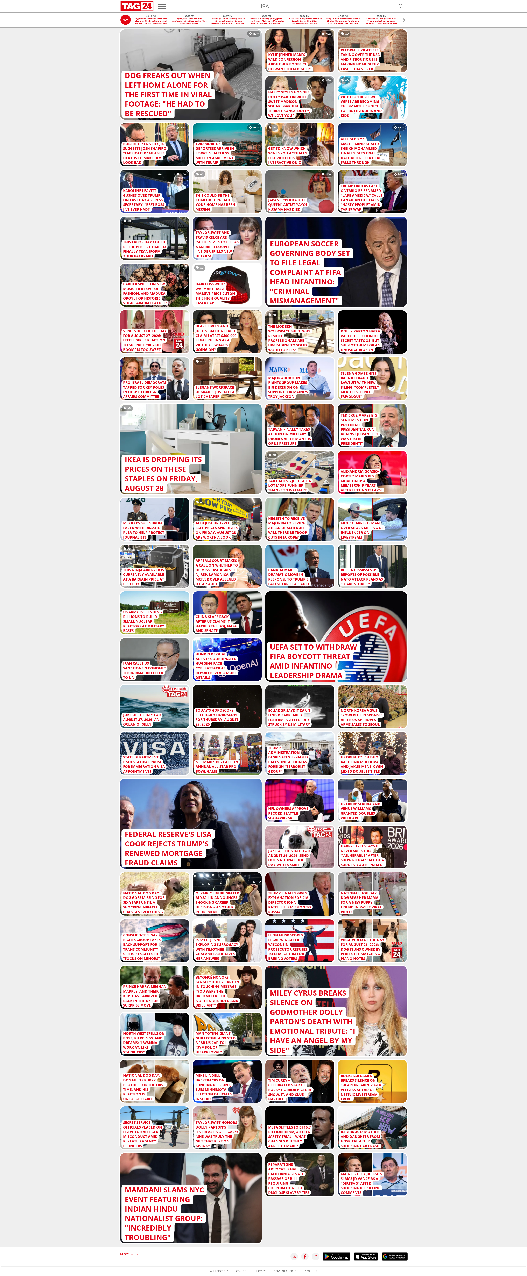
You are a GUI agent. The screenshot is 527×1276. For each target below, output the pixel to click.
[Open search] (400, 6)
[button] (404, 21)
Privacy (261, 1271)
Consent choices (285, 1271)
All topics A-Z (219, 1271)
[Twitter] (294, 1256)
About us (311, 1271)
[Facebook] (305, 1256)
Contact (242, 1271)
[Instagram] (315, 1256)
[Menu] (162, 6)
